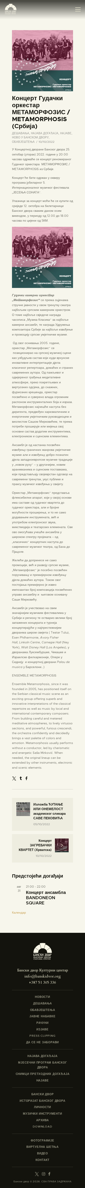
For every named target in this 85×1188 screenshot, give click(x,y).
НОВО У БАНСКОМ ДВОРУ (30, 137)
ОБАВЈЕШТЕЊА (23, 142)
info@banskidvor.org (42, 976)
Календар (19, 912)
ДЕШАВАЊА (20, 133)
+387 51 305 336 (42, 982)
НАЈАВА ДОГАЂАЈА (44, 133)
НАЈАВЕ (65, 133)
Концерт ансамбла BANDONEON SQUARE (46, 898)
